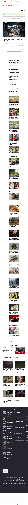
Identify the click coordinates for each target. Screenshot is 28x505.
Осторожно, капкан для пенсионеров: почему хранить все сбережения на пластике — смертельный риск (14, 178)
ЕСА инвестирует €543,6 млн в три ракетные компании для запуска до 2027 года (14, 73)
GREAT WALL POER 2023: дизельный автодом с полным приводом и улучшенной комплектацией (9, 413)
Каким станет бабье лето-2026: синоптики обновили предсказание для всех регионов (14, 226)
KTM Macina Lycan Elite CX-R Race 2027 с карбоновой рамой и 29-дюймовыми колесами (10, 422)
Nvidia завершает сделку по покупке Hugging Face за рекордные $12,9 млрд (14, 89)
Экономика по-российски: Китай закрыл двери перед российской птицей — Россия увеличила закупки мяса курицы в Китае (14, 324)
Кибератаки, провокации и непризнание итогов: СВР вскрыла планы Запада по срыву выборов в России (7, 356)
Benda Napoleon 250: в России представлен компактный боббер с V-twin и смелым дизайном (10, 432)
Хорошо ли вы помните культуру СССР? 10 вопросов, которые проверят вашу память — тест (18, 418)
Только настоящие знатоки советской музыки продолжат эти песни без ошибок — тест (19, 441)
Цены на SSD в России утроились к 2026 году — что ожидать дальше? (14, 60)
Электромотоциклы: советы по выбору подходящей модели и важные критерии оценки (9, 458)
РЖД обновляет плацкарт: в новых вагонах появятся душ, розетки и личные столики (9, 427)
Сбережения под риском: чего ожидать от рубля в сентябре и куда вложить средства (14, 312)
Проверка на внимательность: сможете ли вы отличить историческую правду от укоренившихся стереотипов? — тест (13, 84)
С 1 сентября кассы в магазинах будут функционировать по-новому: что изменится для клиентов (14, 336)
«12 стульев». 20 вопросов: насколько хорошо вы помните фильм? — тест (18, 415)
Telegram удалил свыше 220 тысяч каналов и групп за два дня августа (14, 63)
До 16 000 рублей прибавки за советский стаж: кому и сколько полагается (14, 190)
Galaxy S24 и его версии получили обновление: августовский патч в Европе (14, 77)
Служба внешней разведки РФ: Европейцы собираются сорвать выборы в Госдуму (20, 384)
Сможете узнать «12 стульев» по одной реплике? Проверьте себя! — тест (19, 431)
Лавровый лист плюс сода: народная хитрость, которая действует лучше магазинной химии (13, 252)
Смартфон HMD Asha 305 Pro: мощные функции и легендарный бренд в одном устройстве (13, 80)
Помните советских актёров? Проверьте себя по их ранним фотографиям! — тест (18, 434)
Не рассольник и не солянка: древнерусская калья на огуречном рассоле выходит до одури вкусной (14, 214)
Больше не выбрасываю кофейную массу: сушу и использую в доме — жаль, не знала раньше (13, 202)
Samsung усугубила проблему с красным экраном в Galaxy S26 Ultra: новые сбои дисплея (14, 92)
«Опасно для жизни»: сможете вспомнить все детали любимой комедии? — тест (18, 422)
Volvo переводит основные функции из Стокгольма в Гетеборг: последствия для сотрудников (9, 454)
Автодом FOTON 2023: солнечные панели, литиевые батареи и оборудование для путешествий (9, 438)
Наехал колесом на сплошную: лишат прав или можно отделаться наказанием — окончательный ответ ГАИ (14, 105)
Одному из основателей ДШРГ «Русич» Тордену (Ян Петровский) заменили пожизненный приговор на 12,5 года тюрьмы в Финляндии (8, 385)
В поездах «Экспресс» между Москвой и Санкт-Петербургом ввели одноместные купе (9, 417)
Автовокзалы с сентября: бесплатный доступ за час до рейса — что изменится (13, 301)
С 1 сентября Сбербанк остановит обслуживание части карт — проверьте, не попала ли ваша (14, 264)
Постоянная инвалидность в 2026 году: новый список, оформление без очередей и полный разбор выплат (13, 130)
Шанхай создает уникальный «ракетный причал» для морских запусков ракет (13, 66)
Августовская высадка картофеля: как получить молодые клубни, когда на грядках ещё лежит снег (13, 155)
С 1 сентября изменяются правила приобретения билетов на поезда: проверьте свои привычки (14, 143)
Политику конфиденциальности (8, 480)
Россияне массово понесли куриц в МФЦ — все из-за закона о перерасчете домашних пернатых (20, 356)
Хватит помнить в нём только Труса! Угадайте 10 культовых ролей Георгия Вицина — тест (19, 412)
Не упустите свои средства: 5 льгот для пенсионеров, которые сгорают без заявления (14, 167)
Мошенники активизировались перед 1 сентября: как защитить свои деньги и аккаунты (13, 69)
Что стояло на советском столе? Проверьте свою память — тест (18, 424)
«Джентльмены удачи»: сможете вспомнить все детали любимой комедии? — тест (18, 437)
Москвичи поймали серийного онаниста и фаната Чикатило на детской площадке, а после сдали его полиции (20, 399)
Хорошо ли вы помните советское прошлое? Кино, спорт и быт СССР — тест (19, 427)
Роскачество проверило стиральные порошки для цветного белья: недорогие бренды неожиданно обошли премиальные (13, 118)
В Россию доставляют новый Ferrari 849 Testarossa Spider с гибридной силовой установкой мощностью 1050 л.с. (10, 448)
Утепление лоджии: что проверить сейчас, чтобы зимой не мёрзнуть (14, 276)
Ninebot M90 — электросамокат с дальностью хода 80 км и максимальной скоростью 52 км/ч (10, 442)
